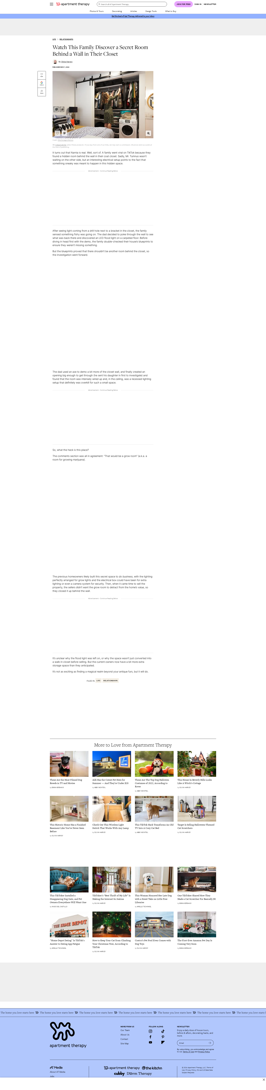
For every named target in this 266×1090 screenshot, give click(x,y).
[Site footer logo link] (83, 1033)
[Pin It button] (64, 133)
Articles (133, 11)
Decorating (117, 11)
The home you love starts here (39, 1012)
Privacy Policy (204, 1052)
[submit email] (210, 1043)
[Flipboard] (163, 1042)
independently (60, 145)
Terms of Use (188, 1052)
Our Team (125, 1030)
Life (54, 39)
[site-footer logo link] (56, 1067)
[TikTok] (163, 1031)
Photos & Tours (96, 11)
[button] (148, 133)
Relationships (66, 39)
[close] (264, 1080)
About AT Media (57, 1072)
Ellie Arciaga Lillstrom (65, 140)
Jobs (52, 1076)
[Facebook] (150, 1036)
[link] (69, 781)
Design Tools (151, 11)
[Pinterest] (163, 1036)
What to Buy (170, 11)
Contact (124, 1039)
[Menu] (51, 4)
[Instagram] (150, 1031)
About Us (125, 1034)
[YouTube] (150, 1042)
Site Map (125, 1043)
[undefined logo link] (72, 4)
